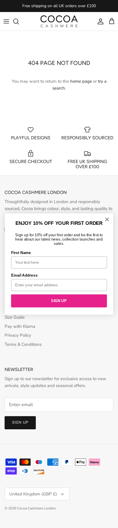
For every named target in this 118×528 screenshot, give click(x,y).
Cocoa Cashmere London (36, 508)
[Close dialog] (107, 219)
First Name (21, 253)
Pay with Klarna (20, 326)
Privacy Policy (18, 335)
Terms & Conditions (23, 344)
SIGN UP (59, 301)
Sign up (20, 422)
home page (81, 81)
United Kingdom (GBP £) (33, 494)
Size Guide (15, 317)
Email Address (24, 275)
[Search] (19, 21)
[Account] (99, 21)
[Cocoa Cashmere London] (59, 21)
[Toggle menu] (6, 21)
